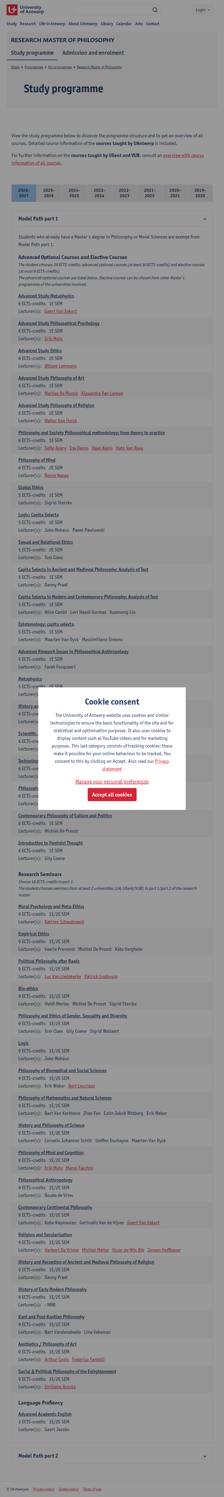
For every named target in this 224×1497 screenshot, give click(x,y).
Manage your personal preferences (112, 781)
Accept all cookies (112, 794)
